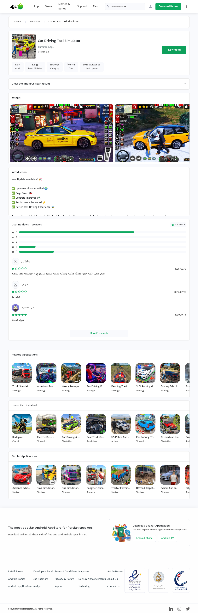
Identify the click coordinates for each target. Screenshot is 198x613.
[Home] (16, 7)
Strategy (35, 22)
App (36, 6)
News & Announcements (92, 579)
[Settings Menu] (186, 6)
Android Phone (144, 538)
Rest (96, 6)
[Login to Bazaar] (150, 6)
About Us (112, 579)
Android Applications (20, 587)
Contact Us (113, 587)
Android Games (16, 579)
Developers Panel (43, 572)
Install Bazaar (16, 572)
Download (174, 49)
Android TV (167, 538)
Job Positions (40, 579)
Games (17, 22)
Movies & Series (64, 6)
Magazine (84, 572)
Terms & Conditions (66, 572)
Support (82, 6)
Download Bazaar (168, 6)
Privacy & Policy (64, 579)
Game (48, 6)
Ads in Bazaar (115, 572)
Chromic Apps (46, 47)
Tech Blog (84, 587)
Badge (36, 587)
